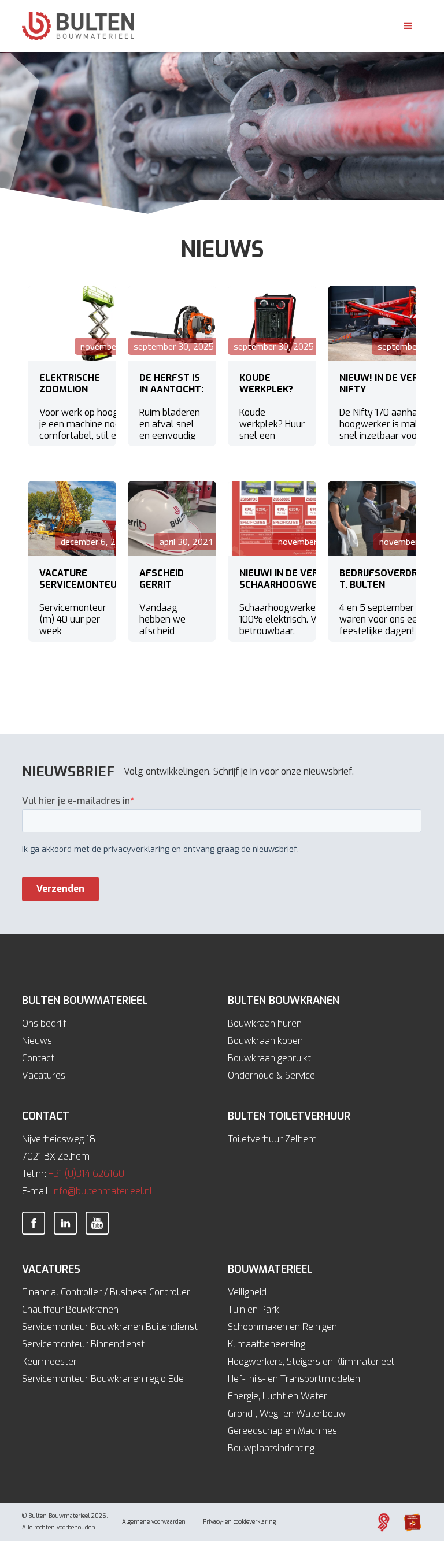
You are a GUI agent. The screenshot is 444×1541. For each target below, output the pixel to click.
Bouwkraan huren (265, 1023)
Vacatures (43, 1075)
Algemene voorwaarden (154, 1521)
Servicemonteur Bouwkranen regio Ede (103, 1379)
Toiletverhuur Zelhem (272, 1139)
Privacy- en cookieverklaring (239, 1521)
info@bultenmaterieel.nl (102, 1191)
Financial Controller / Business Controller (106, 1292)
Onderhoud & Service (271, 1075)
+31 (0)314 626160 (86, 1174)
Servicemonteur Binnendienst (83, 1344)
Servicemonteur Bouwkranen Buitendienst (110, 1327)
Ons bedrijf (44, 1023)
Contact (38, 1058)
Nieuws (37, 1041)
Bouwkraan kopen (265, 1041)
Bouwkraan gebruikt (269, 1058)
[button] (408, 26)
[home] (78, 26)
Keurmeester (49, 1361)
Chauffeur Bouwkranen (70, 1309)
